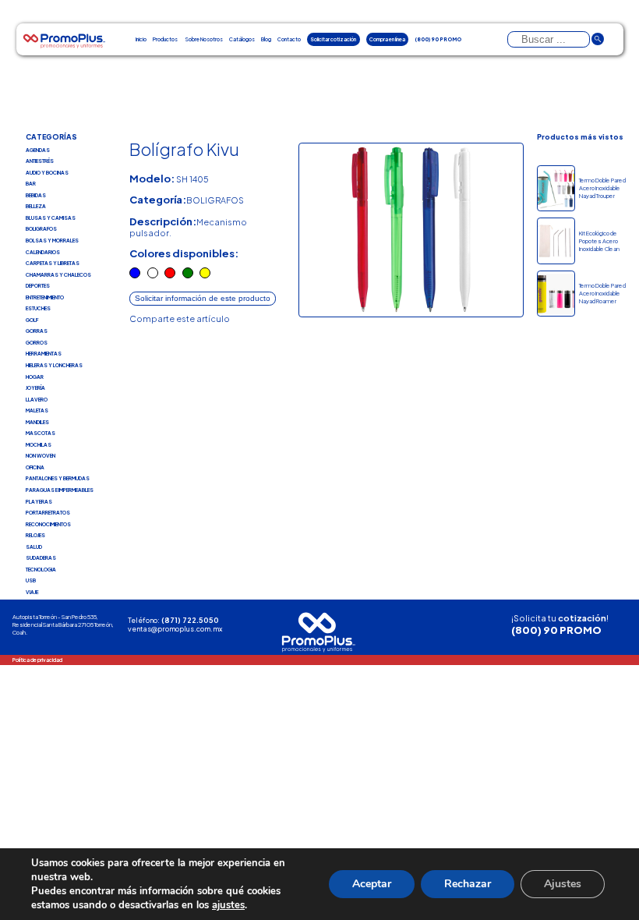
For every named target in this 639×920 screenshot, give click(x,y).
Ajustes (562, 883)
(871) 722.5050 (190, 620)
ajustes (228, 905)
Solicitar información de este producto (202, 298)
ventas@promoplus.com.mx (175, 629)
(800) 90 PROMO (556, 629)
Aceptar (371, 883)
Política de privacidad (37, 659)
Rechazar (467, 883)
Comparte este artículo (179, 318)
